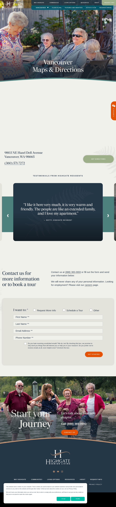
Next (108, 215)
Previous (8, 215)
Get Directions (98, 159)
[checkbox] (66, 311)
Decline (78, 498)
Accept (63, 498)
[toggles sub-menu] (48, 7)
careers (88, 285)
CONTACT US (69, 432)
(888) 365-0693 (73, 272)
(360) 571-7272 (15, 163)
